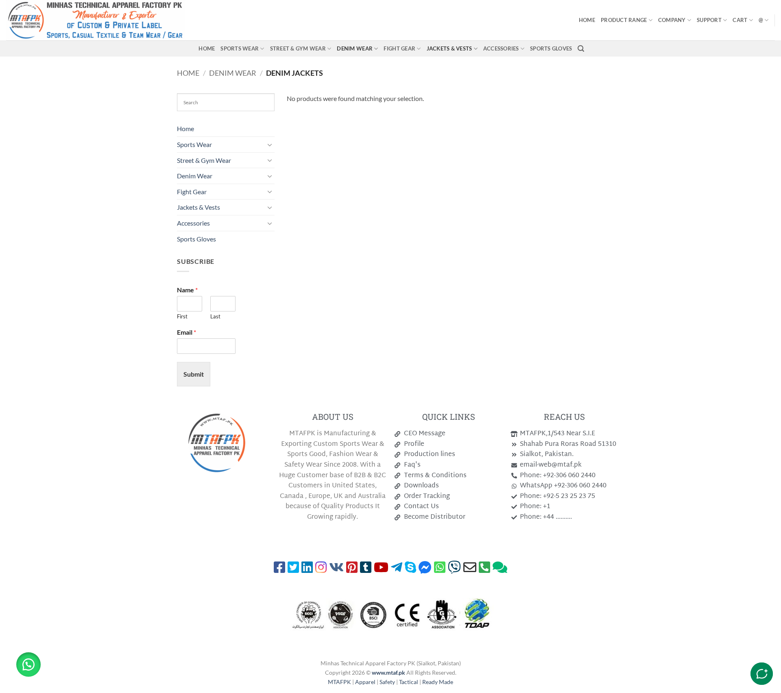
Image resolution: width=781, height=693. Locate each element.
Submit (193, 374)
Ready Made (437, 681)
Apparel (366, 681)
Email (186, 332)
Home (587, 20)
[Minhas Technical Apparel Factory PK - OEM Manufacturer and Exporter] (129, 20)
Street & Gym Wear (298, 48)
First (182, 316)
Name (187, 290)
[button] (581, 49)
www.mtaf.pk (388, 672)
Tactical (408, 681)
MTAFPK (340, 681)
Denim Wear (355, 48)
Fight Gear (399, 48)
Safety (387, 681)
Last (215, 316)
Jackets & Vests (449, 48)
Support (709, 20)
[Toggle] (270, 144)
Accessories (501, 48)
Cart (740, 20)
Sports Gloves (551, 48)
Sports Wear (239, 48)
